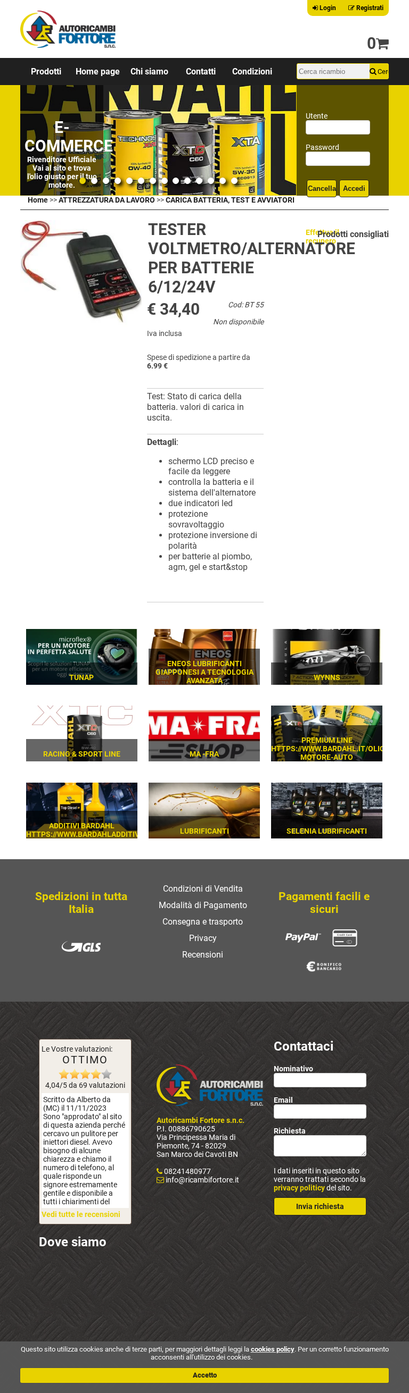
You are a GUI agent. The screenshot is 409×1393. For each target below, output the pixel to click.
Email (283, 1100)
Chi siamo (149, 71)
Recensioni (202, 955)
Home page (98, 71)
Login (327, 8)
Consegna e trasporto (202, 922)
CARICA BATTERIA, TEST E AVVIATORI (230, 200)
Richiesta (290, 1131)
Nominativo (293, 1068)
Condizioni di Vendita (203, 889)
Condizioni (252, 71)
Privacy (203, 938)
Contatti (201, 71)
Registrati (369, 8)
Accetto (205, 1375)
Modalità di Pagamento (203, 905)
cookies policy (273, 1349)
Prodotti (46, 71)
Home (38, 200)
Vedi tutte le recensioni (81, 1214)
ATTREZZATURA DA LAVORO (107, 200)
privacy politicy (299, 1188)
